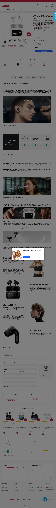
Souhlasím (26, 256)
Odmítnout (33, 256)
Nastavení (37, 256)
